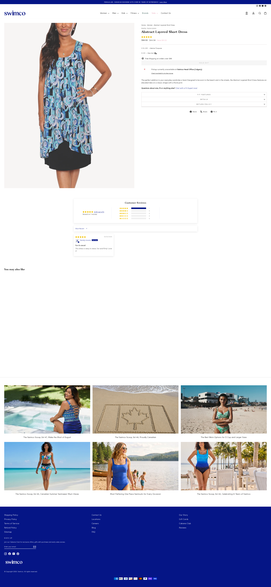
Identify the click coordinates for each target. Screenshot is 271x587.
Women (103, 13)
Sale (154, 13)
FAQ (93, 531)
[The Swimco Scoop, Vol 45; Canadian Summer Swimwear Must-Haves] (47, 466)
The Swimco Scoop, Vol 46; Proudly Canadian (135, 437)
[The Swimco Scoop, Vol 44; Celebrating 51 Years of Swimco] (224, 466)
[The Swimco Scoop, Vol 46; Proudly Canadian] (135, 409)
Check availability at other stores (162, 73)
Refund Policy (10, 527)
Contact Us (166, 13)
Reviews (182, 527)
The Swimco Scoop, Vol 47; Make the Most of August (47, 437)
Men (114, 13)
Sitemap (8, 531)
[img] (80, 237)
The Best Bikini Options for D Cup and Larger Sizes (224, 437)
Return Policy (204, 104)
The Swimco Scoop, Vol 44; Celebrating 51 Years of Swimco (223, 494)
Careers (95, 523)
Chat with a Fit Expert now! (186, 88)
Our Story (183, 515)
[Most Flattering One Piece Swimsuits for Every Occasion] (135, 466)
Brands (145, 13)
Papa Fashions (148, 28)
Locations (96, 519)
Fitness (134, 13)
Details (204, 99)
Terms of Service (11, 523)
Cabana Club (185, 523)
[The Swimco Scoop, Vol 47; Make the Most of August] (47, 409)
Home (143, 25)
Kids (124, 13)
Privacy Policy (10, 519)
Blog (94, 527)
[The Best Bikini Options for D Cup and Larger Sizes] (224, 409)
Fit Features (204, 95)
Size (147, 53)
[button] (146, 37)
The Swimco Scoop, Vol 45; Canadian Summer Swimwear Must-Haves (47, 494)
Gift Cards (183, 519)
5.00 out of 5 (99, 212)
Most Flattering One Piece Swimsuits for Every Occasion (135, 494)
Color (151, 48)
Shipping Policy (11, 515)
